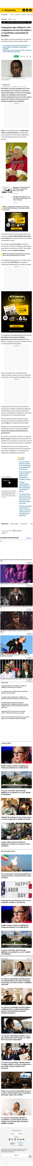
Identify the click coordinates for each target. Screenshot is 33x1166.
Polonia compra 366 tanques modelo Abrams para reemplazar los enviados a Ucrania (25, 475)
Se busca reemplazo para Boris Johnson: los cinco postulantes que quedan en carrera (24, 486)
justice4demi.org (18, 335)
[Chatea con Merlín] (23, 10)
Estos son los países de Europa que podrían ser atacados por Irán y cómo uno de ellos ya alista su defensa (16, 875)
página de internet (11, 260)
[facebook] (10, 1139)
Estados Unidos (14, 523)
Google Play (20, 1133)
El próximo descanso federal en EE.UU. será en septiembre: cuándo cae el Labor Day (16, 901)
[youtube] (18, 1139)
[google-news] (23, 1139)
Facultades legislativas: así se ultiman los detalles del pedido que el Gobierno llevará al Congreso (13, 686)
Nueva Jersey (24, 523)
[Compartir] (30, 56)
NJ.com (3, 139)
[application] (10, 482)
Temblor (12, 14)
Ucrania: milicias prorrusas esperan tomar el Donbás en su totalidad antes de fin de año (25, 465)
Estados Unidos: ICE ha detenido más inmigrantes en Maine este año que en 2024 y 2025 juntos (15, 844)
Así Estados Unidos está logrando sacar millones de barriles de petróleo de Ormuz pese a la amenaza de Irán (14, 697)
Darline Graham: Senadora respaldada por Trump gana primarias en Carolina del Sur (15, 766)
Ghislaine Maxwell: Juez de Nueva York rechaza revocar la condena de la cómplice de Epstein (16, 818)
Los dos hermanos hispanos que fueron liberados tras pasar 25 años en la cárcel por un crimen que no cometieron (16, 47)
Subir (15, 1155)
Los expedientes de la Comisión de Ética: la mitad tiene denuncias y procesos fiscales (14, 692)
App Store (12, 1133)
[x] (12, 1139)
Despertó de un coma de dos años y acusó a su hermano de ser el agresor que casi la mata (17, 51)
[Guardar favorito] (27, 56)
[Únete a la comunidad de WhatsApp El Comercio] (16, 56)
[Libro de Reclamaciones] (20, 1144)
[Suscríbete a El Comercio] (26, 10)
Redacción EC (6, 84)
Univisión (13, 244)
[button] (9, 482)
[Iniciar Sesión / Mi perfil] (30, 10)
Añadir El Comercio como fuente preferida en (16, 22)
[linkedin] (21, 1139)
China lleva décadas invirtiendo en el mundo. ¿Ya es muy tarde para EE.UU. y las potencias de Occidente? (25, 510)
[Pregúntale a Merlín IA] (30, 1156)
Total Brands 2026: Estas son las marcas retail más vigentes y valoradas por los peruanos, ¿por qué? (13, 712)
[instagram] (15, 1139)
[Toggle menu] (2, 10)
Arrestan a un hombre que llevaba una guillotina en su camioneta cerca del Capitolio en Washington (16, 792)
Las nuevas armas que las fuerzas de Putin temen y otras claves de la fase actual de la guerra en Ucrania (25, 498)
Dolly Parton (17, 14)
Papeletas (23, 14)
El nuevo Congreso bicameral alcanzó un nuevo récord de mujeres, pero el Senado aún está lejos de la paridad (15, 717)
